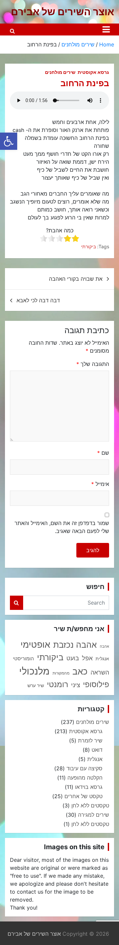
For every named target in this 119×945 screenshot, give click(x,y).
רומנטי (57, 684)
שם (103, 452)
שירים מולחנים (60, 72)
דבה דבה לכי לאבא (38, 300)
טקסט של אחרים (83, 796)
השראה (100, 672)
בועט (72, 658)
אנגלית (102, 658)
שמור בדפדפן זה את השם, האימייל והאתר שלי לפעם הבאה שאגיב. (62, 527)
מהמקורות (61, 673)
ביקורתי (88, 246)
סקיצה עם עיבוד (84, 768)
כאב (80, 671)
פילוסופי (96, 684)
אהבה (104, 646)
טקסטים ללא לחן (90, 805)
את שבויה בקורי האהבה (75, 278)
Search (16, 603)
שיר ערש (35, 685)
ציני (75, 685)
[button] (8, 141)
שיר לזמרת (90, 740)
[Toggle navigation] (106, 29)
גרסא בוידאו (88, 787)
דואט (97, 749)
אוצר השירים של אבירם (62, 12)
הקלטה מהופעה (84, 777)
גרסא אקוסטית (93, 72)
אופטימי (35, 644)
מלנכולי (34, 671)
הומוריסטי (23, 659)
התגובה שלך (92, 364)
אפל (87, 658)
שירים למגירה (93, 814)
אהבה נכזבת (75, 645)
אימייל (100, 484)
